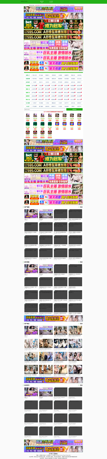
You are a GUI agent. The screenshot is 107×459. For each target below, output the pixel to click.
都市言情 (34, 99)
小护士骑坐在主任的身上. (59, 361)
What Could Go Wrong (43, 436)
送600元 (27, 128)
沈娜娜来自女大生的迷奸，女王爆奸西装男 (32, 287)
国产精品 (34, 92)
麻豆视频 (47, 85)
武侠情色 (60, 99)
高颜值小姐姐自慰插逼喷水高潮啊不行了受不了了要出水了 (80, 219)
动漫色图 (72, 96)
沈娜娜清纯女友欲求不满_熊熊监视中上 (76, 300)
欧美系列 (79, 85)
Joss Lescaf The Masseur (58, 423)
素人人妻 (40, 89)
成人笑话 (72, 99)
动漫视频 (72, 85)
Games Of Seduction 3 (43, 410)
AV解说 (40, 85)
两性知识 (66, 99)
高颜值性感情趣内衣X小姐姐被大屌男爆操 (32, 232)
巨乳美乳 (53, 92)
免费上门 (27, 120)
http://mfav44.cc (51, 2)
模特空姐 (47, 89)
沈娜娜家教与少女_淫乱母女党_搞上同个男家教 (78, 274)
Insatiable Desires (72, 397)
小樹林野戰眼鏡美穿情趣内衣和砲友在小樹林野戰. (78, 348)
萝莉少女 (66, 92)
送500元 (57, 128)
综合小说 (79, 99)
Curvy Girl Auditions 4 (73, 436)
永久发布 (51, 1)
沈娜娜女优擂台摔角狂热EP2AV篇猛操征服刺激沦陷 (49, 300)
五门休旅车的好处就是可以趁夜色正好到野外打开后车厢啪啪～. (66, 348)
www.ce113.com (24, 1)
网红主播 (66, 89)
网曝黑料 (79, 89)
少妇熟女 (53, 96)
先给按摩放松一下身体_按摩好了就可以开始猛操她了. (34, 361)
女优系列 (66, 85)
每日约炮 (57, 120)
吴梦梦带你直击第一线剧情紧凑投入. (31, 374)
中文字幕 (53, 85)
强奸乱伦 (47, 92)
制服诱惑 (79, 92)
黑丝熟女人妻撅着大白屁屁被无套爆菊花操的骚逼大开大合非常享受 (82, 232)
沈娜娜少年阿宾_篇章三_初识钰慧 (60, 300)
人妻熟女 (60, 92)
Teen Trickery (56, 410)
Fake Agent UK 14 (27, 436)
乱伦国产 (53, 89)
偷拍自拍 (34, 96)
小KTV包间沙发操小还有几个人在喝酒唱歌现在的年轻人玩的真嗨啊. (52, 361)
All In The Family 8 (72, 423)
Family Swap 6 (56, 436)
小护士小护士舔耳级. (73, 361)
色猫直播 (41, 219)
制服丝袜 (47, 96)
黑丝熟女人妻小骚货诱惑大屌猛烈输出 (31, 245)
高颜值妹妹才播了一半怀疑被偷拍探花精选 (62, 245)
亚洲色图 (60, 96)
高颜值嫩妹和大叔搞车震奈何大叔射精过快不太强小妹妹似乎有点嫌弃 (52, 245)
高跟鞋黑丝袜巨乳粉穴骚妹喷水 (60, 258)
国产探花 (60, 89)
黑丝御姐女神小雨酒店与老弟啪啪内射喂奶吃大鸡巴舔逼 (50, 232)
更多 (81, 207)
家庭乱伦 (40, 99)
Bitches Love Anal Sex (73, 410)
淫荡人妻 (47, 99)
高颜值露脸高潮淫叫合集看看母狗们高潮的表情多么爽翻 (79, 245)
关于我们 (51, 453)
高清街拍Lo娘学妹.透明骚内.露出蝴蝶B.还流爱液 (78, 258)
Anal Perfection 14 (42, 423)
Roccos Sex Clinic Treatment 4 (59, 397)
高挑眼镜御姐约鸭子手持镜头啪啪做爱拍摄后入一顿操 (34, 258)
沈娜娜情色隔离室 (72, 287)
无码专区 (40, 92)
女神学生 (34, 89)
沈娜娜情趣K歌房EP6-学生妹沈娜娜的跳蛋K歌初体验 (49, 287)
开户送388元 (28, 137)
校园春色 (53, 99)
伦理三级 (60, 85)
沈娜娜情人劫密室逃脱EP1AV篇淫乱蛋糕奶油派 (63, 287)
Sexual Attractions (27, 410)
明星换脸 (72, 89)
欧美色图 (66, 96)
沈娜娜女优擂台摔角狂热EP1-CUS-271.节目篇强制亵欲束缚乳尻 (36, 300)
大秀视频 (72, 92)
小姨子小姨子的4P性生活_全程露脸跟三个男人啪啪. (64, 335)
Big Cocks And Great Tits (28, 423)
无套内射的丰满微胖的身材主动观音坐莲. (47, 348)
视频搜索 (74, 109)
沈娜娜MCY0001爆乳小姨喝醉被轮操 (76, 313)
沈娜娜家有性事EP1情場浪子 (59, 274)
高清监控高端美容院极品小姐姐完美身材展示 (47, 258)
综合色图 (79, 96)
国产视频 (34, 85)
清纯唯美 (40, 96)
